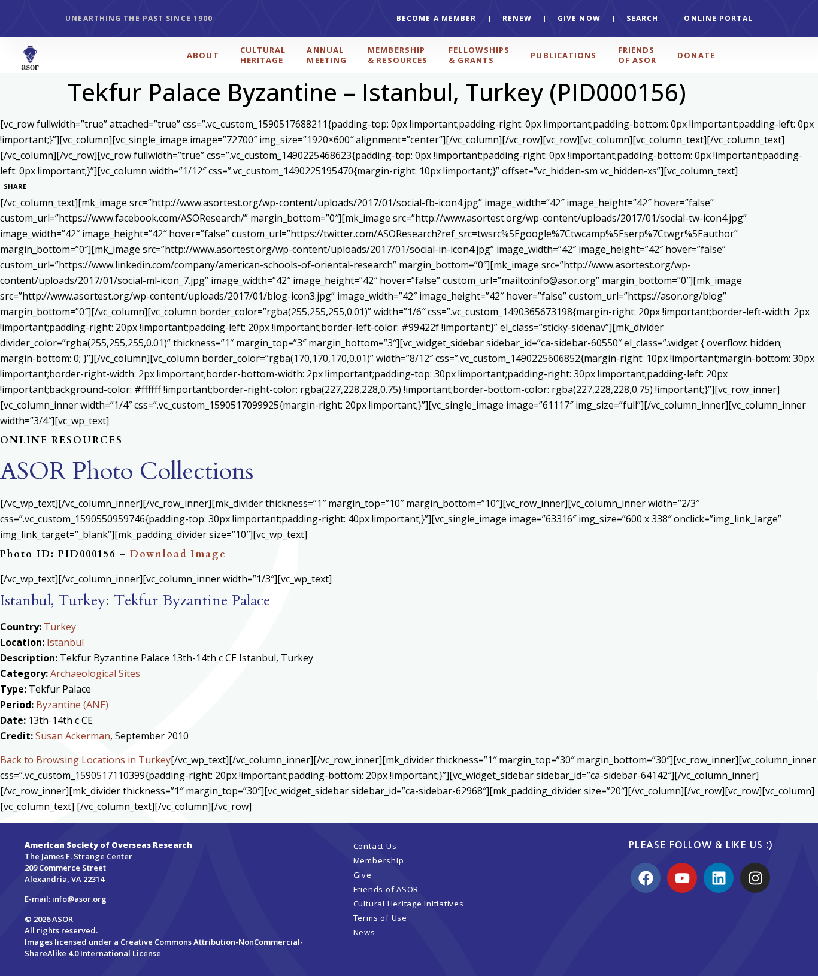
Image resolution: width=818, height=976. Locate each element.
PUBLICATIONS (563, 55)
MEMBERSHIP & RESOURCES (398, 54)
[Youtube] (682, 878)
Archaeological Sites (95, 673)
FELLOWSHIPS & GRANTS (479, 54)
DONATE (696, 55)
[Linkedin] (719, 878)
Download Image (178, 554)
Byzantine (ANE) (72, 704)
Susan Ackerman (72, 735)
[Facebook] (646, 878)
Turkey (60, 626)
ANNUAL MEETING (327, 54)
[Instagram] (755, 878)
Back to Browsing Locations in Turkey (85, 759)
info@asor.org (79, 898)
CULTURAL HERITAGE (263, 54)
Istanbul (65, 642)
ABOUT (203, 55)
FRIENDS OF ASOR (637, 54)
